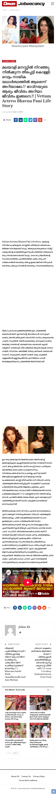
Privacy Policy (39, 776)
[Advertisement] (28, 152)
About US (15, 776)
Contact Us (26, 776)
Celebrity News (9, 61)
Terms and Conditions (28, 780)
